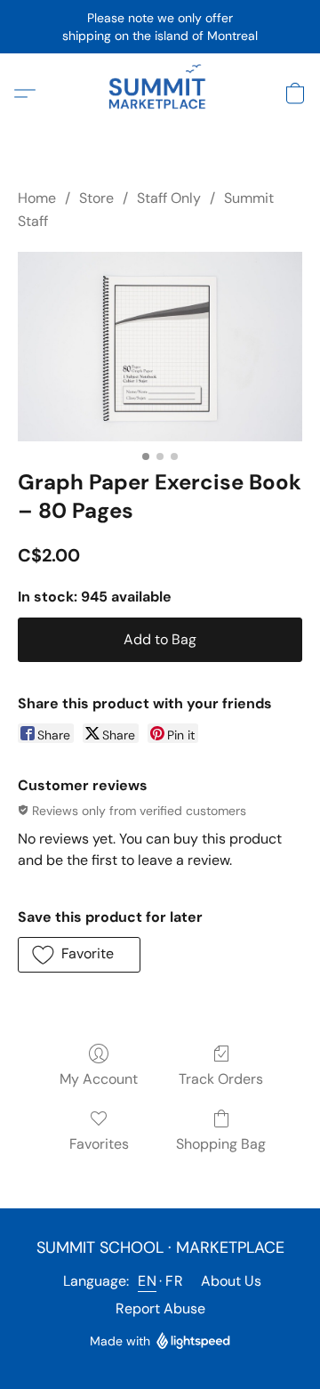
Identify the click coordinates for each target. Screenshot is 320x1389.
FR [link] (174, 1281)
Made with (120, 1341)
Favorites (99, 1144)
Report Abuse (160, 1308)
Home (37, 198)
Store (96, 198)
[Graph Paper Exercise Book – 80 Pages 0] (160, 346)
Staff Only (169, 198)
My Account (99, 1079)
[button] (160, 93)
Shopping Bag (221, 1144)
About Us (231, 1281)
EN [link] (147, 1281)
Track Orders (221, 1079)
